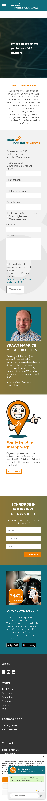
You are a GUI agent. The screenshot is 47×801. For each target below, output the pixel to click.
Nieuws (5, 705)
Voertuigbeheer (10, 725)
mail (9, 371)
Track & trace (8, 689)
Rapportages (8, 697)
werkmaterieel (9, 729)
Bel (34, 368)
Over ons (6, 701)
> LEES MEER (14, 471)
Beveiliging (7, 693)
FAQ (4, 709)
